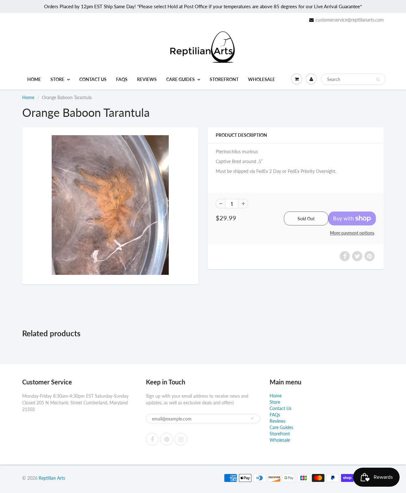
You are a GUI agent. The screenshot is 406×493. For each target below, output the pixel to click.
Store (57, 79)
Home (34, 79)
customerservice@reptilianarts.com (350, 19)
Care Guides (180, 79)
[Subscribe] (252, 418)
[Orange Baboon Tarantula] (110, 205)
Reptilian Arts (52, 478)
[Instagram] (180, 439)
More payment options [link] (352, 233)
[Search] (378, 79)
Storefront (224, 79)
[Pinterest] (166, 439)
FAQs (122, 79)
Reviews (147, 79)
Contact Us (93, 79)
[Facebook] (152, 439)
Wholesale (261, 79)
